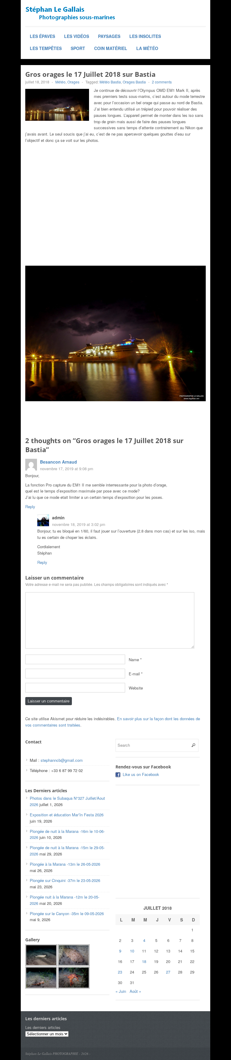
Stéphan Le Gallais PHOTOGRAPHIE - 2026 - (58, 1053)
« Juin (121, 991)
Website (136, 688)
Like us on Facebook (141, 774)
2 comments (162, 81)
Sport (78, 48)
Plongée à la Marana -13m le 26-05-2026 (65, 864)
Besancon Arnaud (58, 462)
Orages (73, 81)
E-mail (134, 674)
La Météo (147, 48)
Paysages (109, 36)
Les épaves (42, 36)
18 (144, 961)
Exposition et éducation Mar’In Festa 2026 (66, 815)
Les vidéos (76, 36)
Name (134, 659)
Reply (30, 506)
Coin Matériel (110, 48)
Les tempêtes (46, 48)
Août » (135, 991)
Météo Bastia (110, 81)
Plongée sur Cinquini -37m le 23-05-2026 (65, 880)
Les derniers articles (42, 1027)
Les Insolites (145, 36)
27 (168, 972)
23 (120, 972)
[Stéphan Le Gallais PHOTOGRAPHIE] (70, 13)
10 (132, 951)
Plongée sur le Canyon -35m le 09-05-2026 (67, 913)
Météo (60, 81)
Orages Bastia (134, 81)
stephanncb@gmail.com (62, 760)
